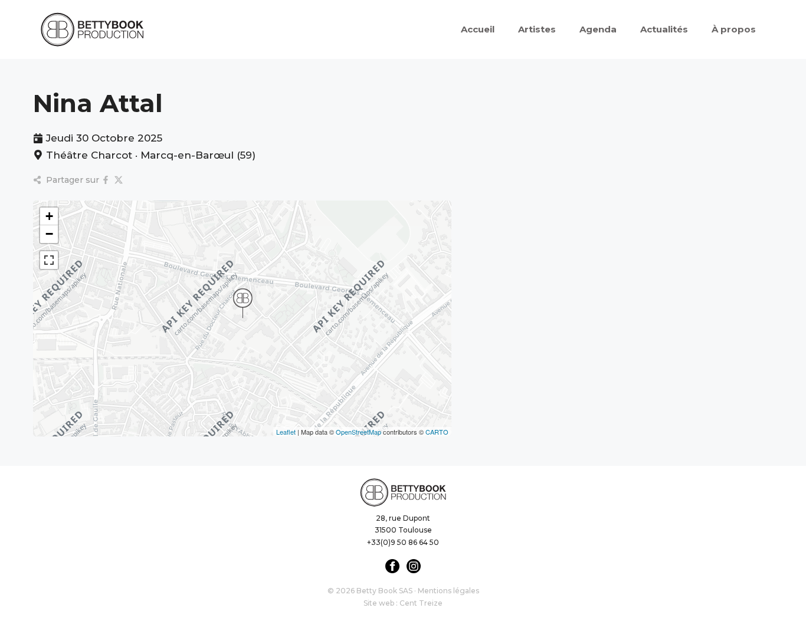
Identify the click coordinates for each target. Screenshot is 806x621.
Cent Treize (421, 603)
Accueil (477, 29)
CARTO (436, 431)
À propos (734, 29)
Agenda (598, 29)
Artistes (537, 29)
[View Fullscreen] (49, 260)
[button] (242, 303)
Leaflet (286, 431)
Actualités (664, 29)
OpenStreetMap (358, 431)
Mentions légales (448, 590)
